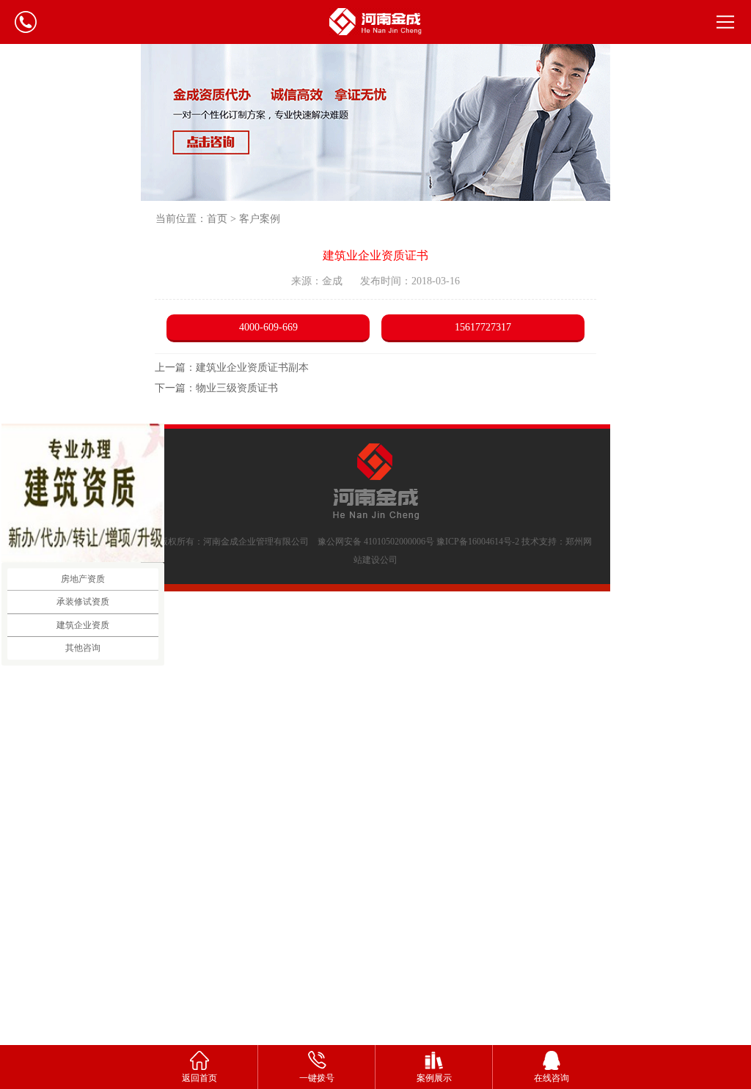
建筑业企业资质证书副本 (252, 367)
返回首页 (199, 1078)
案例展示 (434, 1078)
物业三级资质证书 (237, 388)
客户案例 (259, 218)
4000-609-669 (268, 327)
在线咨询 (551, 1078)
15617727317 (483, 327)
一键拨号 (316, 1078)
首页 (217, 218)
